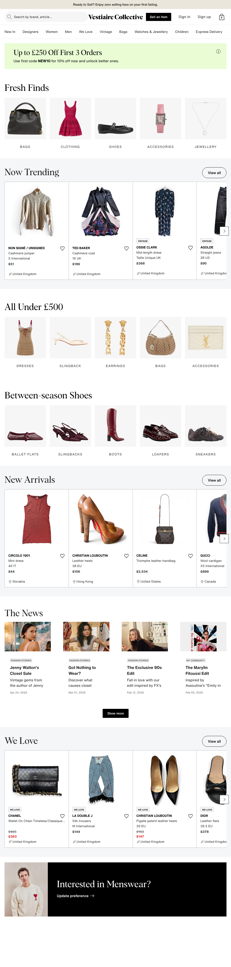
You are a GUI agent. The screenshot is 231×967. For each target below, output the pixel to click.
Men (68, 31)
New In (10, 31)
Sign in (184, 16)
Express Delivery (209, 31)
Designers (31, 31)
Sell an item (158, 16)
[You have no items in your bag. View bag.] (222, 17)
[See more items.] (224, 231)
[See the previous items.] (6, 231)
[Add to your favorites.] (62, 248)
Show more (115, 713)
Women (52, 31)
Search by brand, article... (33, 16)
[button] (222, 17)
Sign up (204, 16)
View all (214, 172)
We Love (85, 31)
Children (182, 31)
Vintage (106, 31)
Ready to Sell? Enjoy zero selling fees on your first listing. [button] (115, 4)
